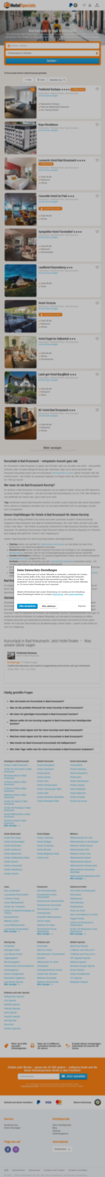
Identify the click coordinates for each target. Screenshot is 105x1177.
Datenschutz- (58, 594)
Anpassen (82, 606)
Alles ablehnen (49, 606)
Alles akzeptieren (27, 606)
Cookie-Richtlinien (75, 594)
